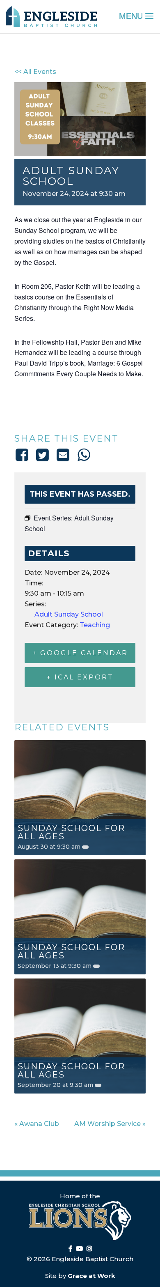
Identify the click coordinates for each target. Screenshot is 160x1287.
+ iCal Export (80, 677)
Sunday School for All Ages (71, 832)
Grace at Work (91, 1276)
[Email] (63, 454)
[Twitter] (42, 454)
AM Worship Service (110, 1124)
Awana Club (36, 1124)
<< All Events (35, 72)
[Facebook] (23, 454)
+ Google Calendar (80, 653)
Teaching (95, 625)
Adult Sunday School (68, 614)
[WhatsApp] (83, 454)
